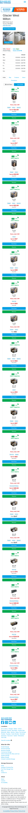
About (2, 779)
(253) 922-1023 (7, 25)
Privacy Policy (14, 811)
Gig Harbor (14, 730)
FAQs (2, 765)
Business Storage (5, 750)
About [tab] (23, 77)
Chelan (20, 728)
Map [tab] (10, 77)
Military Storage (5, 757)
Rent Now (14, 114)
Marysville (3, 732)
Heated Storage (5, 746)
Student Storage (5, 755)
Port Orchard (22, 732)
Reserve (14, 117)
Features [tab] (16, 77)
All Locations (4, 728)
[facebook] (2, 723)
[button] (4, 38)
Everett (9, 730)
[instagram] (6, 723)
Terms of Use (22, 811)
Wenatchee (21, 735)
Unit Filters (9, 84)
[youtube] (10, 723)
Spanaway (4, 735)
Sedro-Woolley (15, 734)
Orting (17, 732)
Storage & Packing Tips (7, 767)
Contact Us (4, 772)
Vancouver (10, 735)
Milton (8, 732)
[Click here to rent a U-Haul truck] (14, 9)
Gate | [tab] (17, 49)
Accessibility (4, 782)
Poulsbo (3, 734)
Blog (2, 770)
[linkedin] (14, 723)
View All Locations (6, 740)
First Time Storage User (7, 769)
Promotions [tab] (14, 80)
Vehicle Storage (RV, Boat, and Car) (10, 753)
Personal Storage (5, 748)
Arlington (10, 728)
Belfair (15, 728)
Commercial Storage (6, 752)
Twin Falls (3, 737)
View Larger (7, 42)
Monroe (13, 732)
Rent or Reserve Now (9, 28)
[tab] (4, 77)
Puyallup (8, 734)
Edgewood (4, 730)
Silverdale (22, 734)
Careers (3, 780)
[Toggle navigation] (25, 1)
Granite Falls (21, 730)
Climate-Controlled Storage (8, 759)
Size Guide (20, 84)
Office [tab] (6, 49)
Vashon (15, 735)
